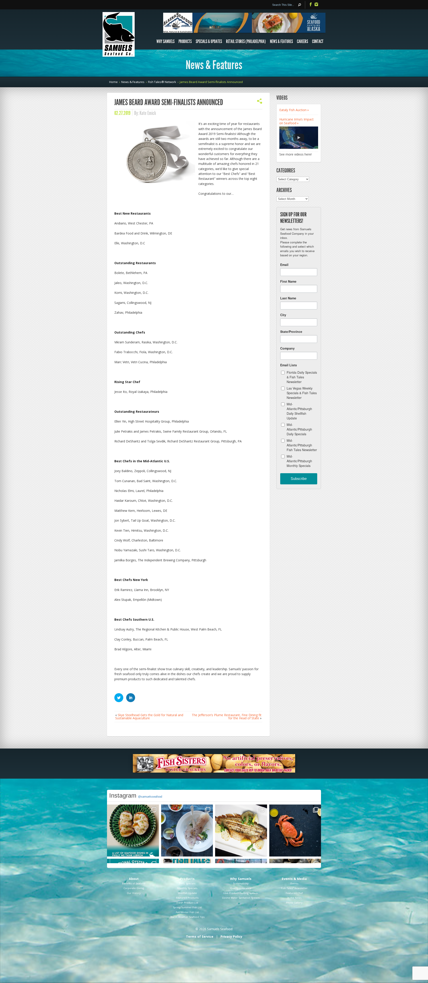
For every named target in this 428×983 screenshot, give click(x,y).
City (283, 314)
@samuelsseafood (150, 796)
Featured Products (187, 897)
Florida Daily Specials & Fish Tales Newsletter (302, 377)
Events (294, 883)
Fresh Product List (187, 902)
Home (113, 82)
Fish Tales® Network (162, 82)
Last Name (288, 298)
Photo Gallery (294, 902)
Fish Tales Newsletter (294, 888)
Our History (134, 893)
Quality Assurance (240, 888)
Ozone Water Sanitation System (241, 897)
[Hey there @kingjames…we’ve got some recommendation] (133, 830)
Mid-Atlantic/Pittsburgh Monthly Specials (299, 461)
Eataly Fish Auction (293, 110)
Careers (302, 41)
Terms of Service (199, 936)
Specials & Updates (209, 41)
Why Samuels (165, 41)
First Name (288, 281)
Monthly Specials (187, 888)
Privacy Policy (231, 936)
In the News (294, 897)
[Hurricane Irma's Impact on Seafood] (298, 138)
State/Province (291, 331)
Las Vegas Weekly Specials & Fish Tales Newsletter (302, 393)
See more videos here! (295, 154)
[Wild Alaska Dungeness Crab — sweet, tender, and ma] (295, 830)
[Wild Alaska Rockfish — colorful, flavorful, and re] (187, 830)
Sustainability (241, 883)
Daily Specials (187, 883)
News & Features (281, 41)
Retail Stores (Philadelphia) (246, 41)
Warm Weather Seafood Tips (187, 917)
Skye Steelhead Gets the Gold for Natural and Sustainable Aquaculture (149, 716)
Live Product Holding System (241, 893)
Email (284, 264)
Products (185, 41)
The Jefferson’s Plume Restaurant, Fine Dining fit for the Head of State (226, 716)
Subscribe (299, 479)
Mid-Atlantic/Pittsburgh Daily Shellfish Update (299, 411)
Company (287, 348)
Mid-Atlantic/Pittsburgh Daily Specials (299, 429)
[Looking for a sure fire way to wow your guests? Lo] (241, 830)
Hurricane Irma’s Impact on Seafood (296, 121)
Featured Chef (294, 893)
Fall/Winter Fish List (187, 912)
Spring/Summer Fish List (187, 907)
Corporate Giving (133, 888)
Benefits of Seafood (133, 883)
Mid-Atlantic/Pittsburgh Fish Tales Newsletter (302, 445)
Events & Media (294, 879)
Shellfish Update (187, 893)
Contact (317, 41)
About (134, 879)
